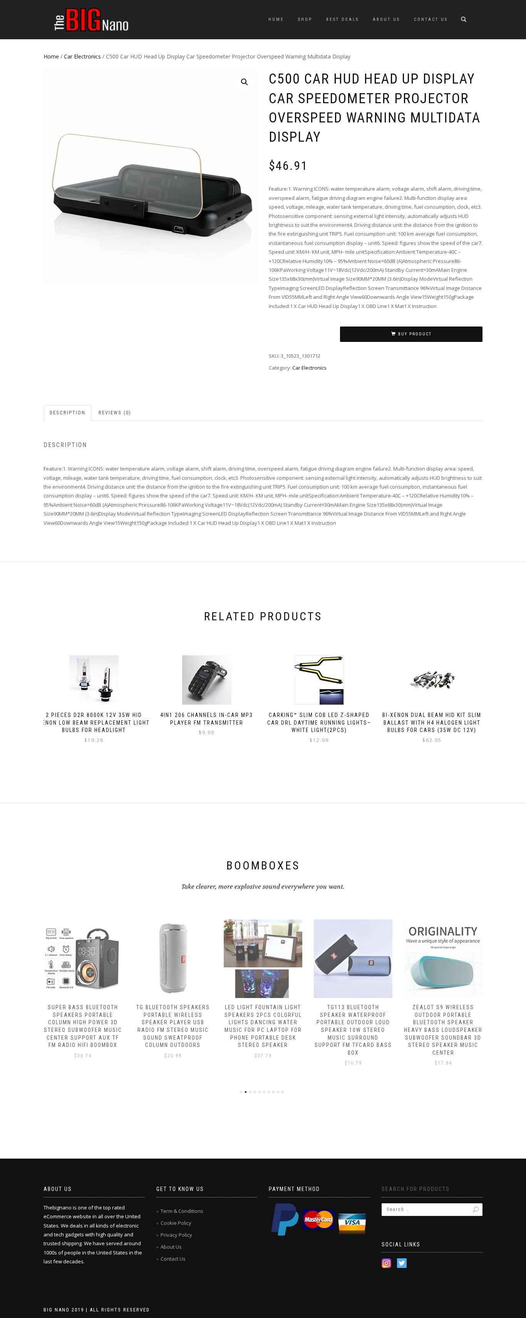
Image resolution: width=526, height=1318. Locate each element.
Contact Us (431, 19)
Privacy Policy (176, 1234)
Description (67, 412)
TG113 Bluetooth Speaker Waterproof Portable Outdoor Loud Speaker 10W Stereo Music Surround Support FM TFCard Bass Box (353, 1030)
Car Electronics (82, 56)
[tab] (68, 413)
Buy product (415, 334)
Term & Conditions (182, 1210)
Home (276, 19)
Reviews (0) (115, 412)
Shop (305, 19)
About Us (386, 19)
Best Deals (342, 19)
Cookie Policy (176, 1222)
